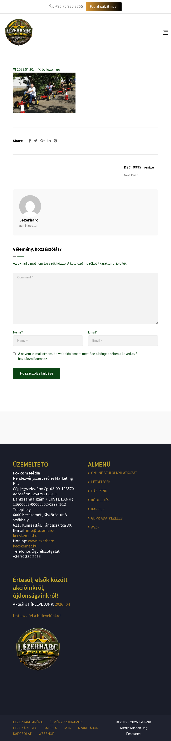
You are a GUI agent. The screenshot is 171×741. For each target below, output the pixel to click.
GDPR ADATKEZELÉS (107, 518)
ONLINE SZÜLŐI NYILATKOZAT (114, 473)
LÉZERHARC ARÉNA (28, 722)
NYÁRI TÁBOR (88, 728)
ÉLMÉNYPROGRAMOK (66, 722)
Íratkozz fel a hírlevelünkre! (37, 615)
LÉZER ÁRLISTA (24, 728)
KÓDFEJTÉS (100, 500)
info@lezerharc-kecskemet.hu (33, 533)
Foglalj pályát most (103, 7)
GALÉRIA (50, 728)
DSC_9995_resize (139, 167)
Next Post (131, 175)
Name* (18, 332)
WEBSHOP (46, 734)
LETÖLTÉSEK (100, 482)
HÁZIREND (99, 491)
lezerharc (53, 70)
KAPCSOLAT (22, 734)
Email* (92, 332)
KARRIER (97, 509)
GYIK (67, 728)
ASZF (95, 527)
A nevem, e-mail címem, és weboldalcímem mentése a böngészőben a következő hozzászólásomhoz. (77, 356)
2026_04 (62, 604)
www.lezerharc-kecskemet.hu (34, 543)
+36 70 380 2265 (69, 6)
